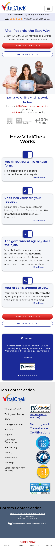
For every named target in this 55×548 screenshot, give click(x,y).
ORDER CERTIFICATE (26, 45)
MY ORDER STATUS (27, 54)
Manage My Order (14, 424)
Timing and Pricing (14, 414)
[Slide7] (30, 375)
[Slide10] (36, 375)
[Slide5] (26, 375)
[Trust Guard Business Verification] (40, 488)
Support (9, 434)
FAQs (7, 419)
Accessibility (11, 457)
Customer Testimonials (11, 441)
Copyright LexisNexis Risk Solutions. (27, 513)
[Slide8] (32, 375)
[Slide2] (20, 375)
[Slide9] (34, 375)
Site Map (9, 462)
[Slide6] (28, 375)
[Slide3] (22, 375)
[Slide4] (24, 375)
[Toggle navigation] (48, 8)
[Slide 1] (18, 375)
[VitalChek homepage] (14, 398)
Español (9, 429)
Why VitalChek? (13, 409)
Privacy (8, 452)
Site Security (11, 447)
